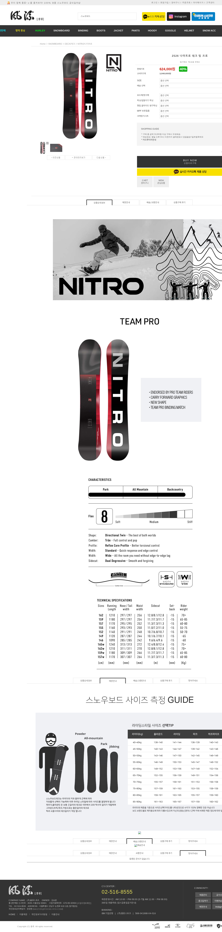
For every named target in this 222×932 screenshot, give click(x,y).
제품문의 (203, 895)
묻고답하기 (203, 901)
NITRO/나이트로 (85, 44)
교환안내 (139, 853)
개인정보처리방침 (39, 914)
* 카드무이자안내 (148, 140)
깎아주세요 (193, 681)
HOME (12, 914)
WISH (161, 181)
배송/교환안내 (153, 202)
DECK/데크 (70, 44)
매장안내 (126, 202)
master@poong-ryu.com (48, 909)
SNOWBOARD (55, 44)
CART (145, 181)
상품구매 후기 (180, 202)
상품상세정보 (99, 203)
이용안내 (55, 914)
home (43, 44)
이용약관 (23, 914)
